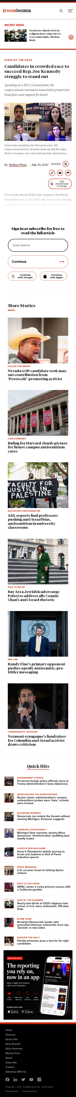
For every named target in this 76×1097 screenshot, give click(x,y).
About (8, 1058)
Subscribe (11, 1062)
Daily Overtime (14, 1049)
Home (8, 1030)
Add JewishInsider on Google (62, 184)
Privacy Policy (11, 1091)
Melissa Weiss (18, 165)
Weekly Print (12, 1053)
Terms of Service (30, 1091)
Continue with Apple (56, 276)
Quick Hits (38, 766)
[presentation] (71, 37)
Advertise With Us (15, 1072)
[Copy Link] (52, 173)
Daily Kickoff (12, 1044)
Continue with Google (25, 276)
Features (10, 1035)
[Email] (60, 173)
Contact (9, 1067)
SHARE (56, 164)
